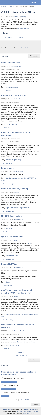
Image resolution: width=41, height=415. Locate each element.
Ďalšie (20, 352)
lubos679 (17, 16)
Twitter (20, 37)
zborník (33, 342)
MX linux (9, 228)
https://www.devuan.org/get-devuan (18, 208)
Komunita (9, 90)
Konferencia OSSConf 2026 (13, 95)
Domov (3, 7)
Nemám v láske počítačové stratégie (16, 392)
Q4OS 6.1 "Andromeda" (12, 237)
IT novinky (9, 320)
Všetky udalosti (20, 355)
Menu (33, 2)
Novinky (23, 16)
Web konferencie (12, 124)
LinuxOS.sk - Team (30, 409)
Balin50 (16, 296)
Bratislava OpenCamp (13, 160)
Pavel (16, 240)
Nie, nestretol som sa (11, 385)
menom (16, 192)
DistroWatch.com (12, 256)
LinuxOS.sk (8, 2)
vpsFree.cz (27, 414)
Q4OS (29, 243)
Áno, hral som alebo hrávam (13, 378)
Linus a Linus (7, 168)
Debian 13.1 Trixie (9, 264)
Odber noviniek (32, 411)
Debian (8, 282)
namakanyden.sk (12, 87)
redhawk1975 (18, 171)
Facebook (8, 37)
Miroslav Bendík (16, 66)
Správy (11, 7)
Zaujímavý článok (11, 184)
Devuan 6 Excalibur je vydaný (14, 189)
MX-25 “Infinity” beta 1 (11, 216)
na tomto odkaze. (23, 29)
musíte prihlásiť (23, 48)
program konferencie (18, 342)
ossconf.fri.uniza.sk (12, 345)
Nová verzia (10, 211)
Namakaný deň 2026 (10, 63)
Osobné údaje (21, 411)
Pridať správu (34, 56)
